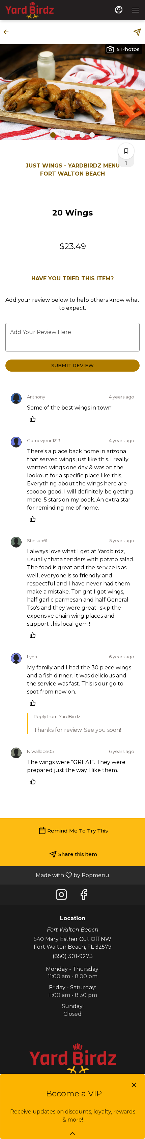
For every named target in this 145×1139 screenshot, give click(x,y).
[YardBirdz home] (35, 10)
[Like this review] (34, 419)
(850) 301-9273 (73, 956)
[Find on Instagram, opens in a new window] (61, 896)
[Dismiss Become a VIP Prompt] (134, 1085)
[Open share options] (137, 32)
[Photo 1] (53, 135)
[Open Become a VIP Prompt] (72, 1133)
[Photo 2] (62, 135)
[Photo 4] (82, 135)
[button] (8, 32)
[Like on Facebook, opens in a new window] (84, 896)
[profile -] (119, 10)
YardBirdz (72, 1058)
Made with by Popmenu (57, 875)
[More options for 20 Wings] (126, 151)
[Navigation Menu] (135, 10)
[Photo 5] (92, 135)
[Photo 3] (72, 135)
